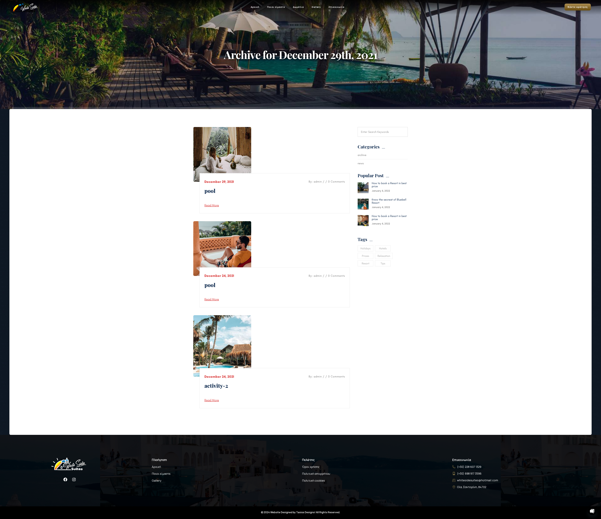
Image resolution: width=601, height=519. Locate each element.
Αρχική (255, 6)
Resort (365, 263)
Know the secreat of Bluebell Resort (389, 201)
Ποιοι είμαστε (276, 6)
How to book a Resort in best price (389, 184)
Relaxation (384, 256)
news (361, 163)
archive (362, 155)
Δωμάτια (298, 6)
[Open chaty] (592, 511)
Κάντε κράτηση (578, 7)
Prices (365, 256)
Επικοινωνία (336, 6)
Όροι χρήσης (311, 467)
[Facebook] (65, 479)
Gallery (316, 6)
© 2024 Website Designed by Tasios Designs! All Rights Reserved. (300, 512)
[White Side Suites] (24, 6)
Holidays (365, 248)
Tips (383, 263)
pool (209, 190)
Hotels (383, 248)
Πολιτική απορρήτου (316, 474)
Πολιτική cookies (313, 480)
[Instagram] (74, 479)
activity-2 (216, 385)
